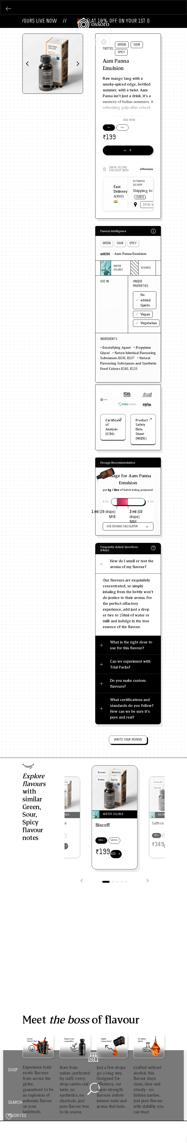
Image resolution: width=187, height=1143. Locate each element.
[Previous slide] (81, 881)
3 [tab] (57, 86)
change (140, 197)
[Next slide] (147, 881)
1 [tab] (46, 86)
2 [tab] (53, 86)
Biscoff (102, 825)
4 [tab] (61, 86)
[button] (128, 120)
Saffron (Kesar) (164, 823)
